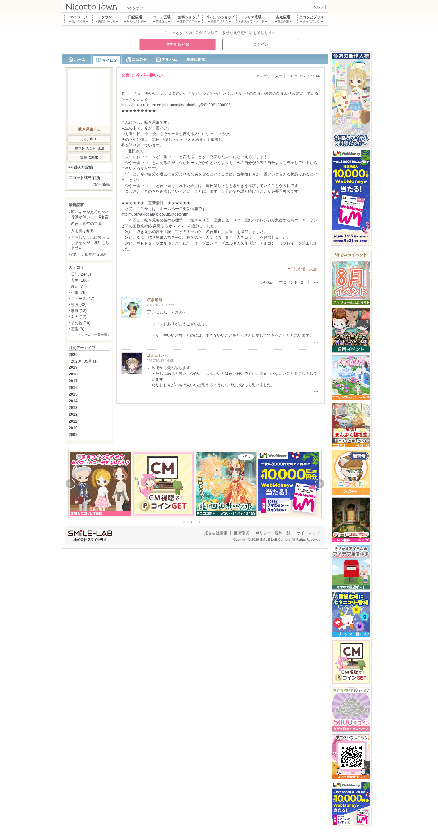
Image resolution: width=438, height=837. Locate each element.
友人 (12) (79, 317)
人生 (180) (80, 280)
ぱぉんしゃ (156, 355)
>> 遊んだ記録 (80, 167)
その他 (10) (80, 323)
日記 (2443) (81, 274)
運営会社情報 (215, 533)
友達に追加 (196, 59)
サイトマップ (308, 533)
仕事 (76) (79, 292)
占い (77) (79, 286)
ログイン (260, 44)
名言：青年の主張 (86, 223)
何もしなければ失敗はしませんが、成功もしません (90, 242)
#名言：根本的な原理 (89, 254)
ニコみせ (139, 59)
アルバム (169, 59)
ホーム (80, 59)
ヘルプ (318, 7)
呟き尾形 (154, 299)
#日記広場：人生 (302, 269)
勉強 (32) (79, 304)
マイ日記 (109, 60)
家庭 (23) (79, 311)
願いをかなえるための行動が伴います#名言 (90, 214)
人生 (278, 76)
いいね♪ (266, 282)
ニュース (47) (82, 298)
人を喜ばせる (82, 231)
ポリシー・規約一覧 (273, 533)
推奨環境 (241, 533)
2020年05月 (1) (84, 361)
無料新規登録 (177, 44)
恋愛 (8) (77, 329)
